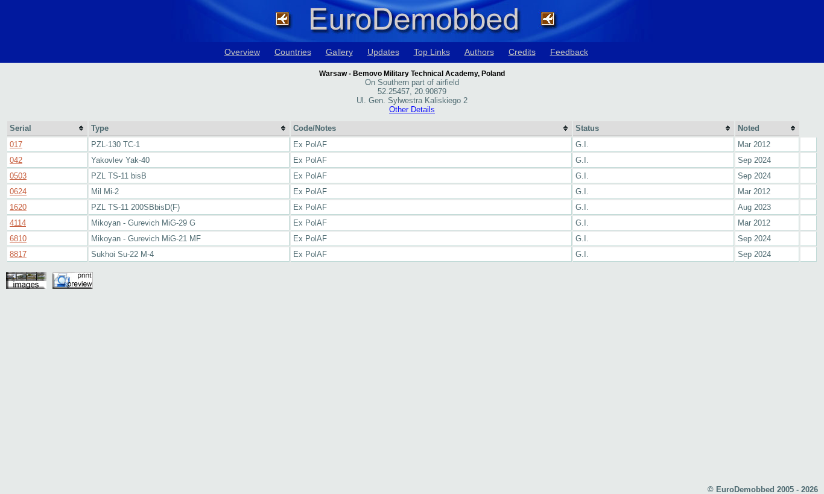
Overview (242, 52)
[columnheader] (47, 128)
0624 (18, 191)
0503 (18, 175)
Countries (292, 52)
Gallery (339, 52)
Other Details (412, 109)
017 (16, 144)
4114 (18, 222)
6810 (18, 238)
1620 (18, 207)
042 (16, 160)
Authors (479, 52)
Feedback (569, 52)
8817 (18, 254)
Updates (383, 52)
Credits (522, 52)
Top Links (432, 52)
